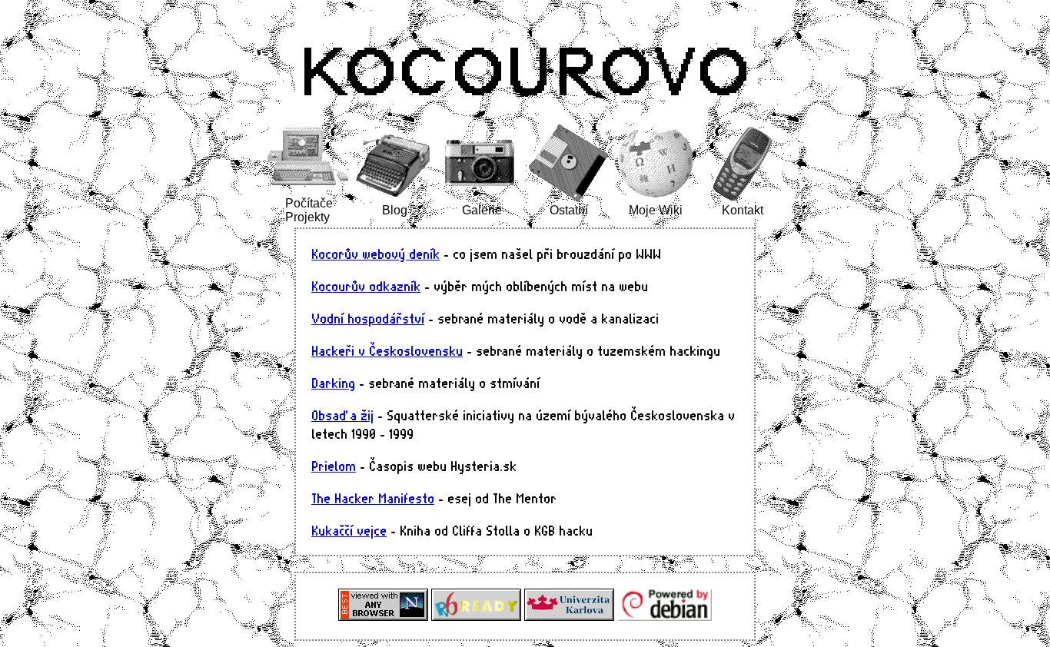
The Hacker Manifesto (372, 497)
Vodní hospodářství (367, 318)
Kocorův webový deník (375, 253)
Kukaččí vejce (349, 530)
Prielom (333, 465)
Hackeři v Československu (387, 350)
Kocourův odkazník (365, 285)
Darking (333, 382)
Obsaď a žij (342, 414)
